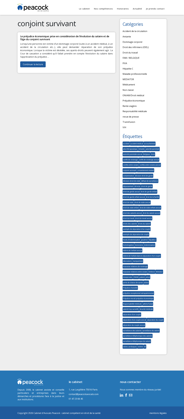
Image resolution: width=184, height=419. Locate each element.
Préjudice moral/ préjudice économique (138, 298)
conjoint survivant (129, 170)
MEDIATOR (128, 79)
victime (140, 346)
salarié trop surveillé (131, 309)
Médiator (159, 272)
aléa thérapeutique (130, 149)
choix (153, 154)
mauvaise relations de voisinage (135, 266)
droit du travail (128, 218)
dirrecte (137, 186)
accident (126, 143)
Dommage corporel (132, 41)
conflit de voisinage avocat (149, 160)
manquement (138, 261)
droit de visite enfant (131, 208)
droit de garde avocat (131, 191)
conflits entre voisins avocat (150, 165)
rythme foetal (148, 304)
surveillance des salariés (132, 330)
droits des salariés (130, 224)
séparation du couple (155, 320)
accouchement (149, 143)
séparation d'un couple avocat (134, 320)
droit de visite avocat (142, 202)
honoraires (139, 245)
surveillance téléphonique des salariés (137, 336)
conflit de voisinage (130, 160)
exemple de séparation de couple (136, 234)
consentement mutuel (145, 170)
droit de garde (146, 186)
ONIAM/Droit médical (133, 95)
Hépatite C (128, 68)
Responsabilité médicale (135, 111)
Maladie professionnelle (135, 73)
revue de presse (131, 116)
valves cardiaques (130, 346)
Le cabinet (84, 8)
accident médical (136, 143)
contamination (128, 176)
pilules (146, 282)
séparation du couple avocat (134, 325)
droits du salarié (144, 224)
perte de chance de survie (133, 282)
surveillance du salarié (150, 330)
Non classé (128, 89)
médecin (151, 272)
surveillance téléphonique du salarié (137, 341)
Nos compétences (103, 8)
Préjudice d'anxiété (130, 288)
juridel (158, 389)
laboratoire (127, 261)
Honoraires (123, 8)
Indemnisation (149, 245)
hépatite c (152, 240)
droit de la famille (152, 197)
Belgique (146, 154)
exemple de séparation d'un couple (136, 229)
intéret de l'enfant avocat (132, 250)
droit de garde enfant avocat (134, 197)
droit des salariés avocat (132, 213)
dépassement (128, 186)
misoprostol (127, 277)
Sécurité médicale (146, 309)
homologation (128, 245)
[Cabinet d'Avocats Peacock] (41, 382)
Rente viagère (130, 106)
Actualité (137, 8)
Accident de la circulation (135, 31)
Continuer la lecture (34, 65)
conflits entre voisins (131, 165)
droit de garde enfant (148, 191)
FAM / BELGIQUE (131, 57)
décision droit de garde (144, 176)
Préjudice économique (134, 100)
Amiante (127, 36)
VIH (124, 127)
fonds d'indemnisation (131, 240)
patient (142, 277)
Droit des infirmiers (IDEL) (136, 47)
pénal (148, 277)
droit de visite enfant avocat (150, 208)
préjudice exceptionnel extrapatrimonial (138, 293)
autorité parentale (152, 149)
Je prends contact (155, 8)
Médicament (129, 84)
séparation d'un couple (132, 314)
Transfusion (129, 121)
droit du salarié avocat (151, 213)
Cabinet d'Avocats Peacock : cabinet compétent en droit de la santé (67, 413)
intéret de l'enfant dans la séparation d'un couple (142, 256)
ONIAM (136, 277)
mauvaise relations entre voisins (135, 272)
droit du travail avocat (143, 218)
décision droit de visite (131, 181)
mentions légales (158, 413)
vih (145, 346)
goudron (144, 240)
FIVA (125, 63)
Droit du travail (130, 52)
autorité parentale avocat (132, 154)
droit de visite (128, 202)
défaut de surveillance (149, 181)
